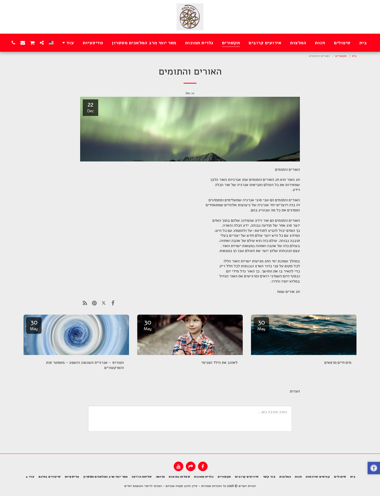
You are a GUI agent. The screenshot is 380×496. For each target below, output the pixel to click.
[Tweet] (103, 303)
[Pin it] (94, 303)
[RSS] (84, 303)
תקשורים (341, 56)
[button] (41, 42)
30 (261, 324)
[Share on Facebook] (113, 303)
